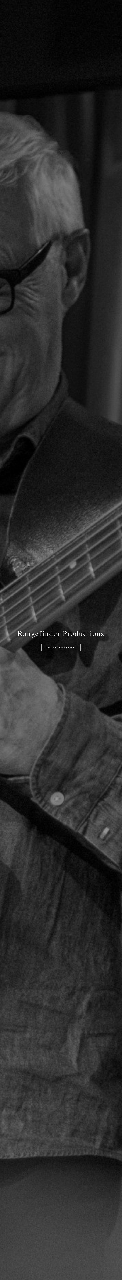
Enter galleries (61, 647)
